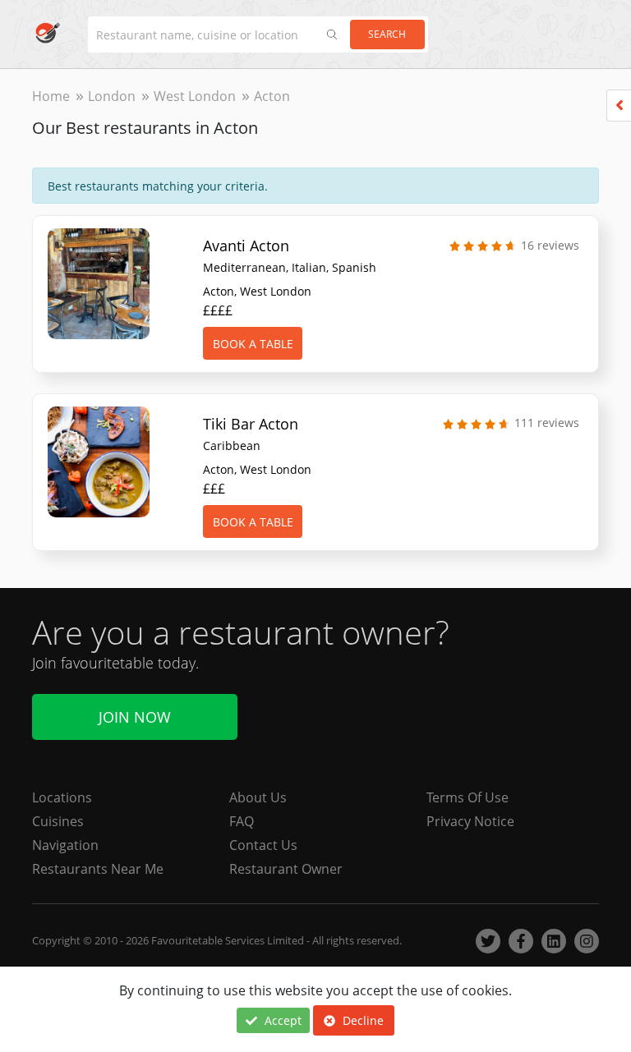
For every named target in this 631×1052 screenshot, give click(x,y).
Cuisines (58, 821)
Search (387, 34)
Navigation (65, 845)
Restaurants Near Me (98, 869)
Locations (62, 797)
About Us (258, 797)
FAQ (241, 821)
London (112, 96)
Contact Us (263, 845)
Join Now (135, 717)
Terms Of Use (467, 797)
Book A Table (253, 343)
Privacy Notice (470, 821)
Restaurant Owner (286, 869)
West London (195, 96)
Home (51, 96)
